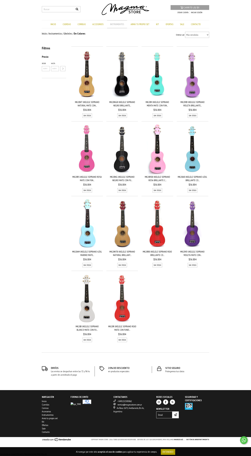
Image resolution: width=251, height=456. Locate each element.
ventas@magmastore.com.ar (129, 404)
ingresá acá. (179, 439)
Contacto (196, 24)
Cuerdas (67, 24)
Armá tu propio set (140, 24)
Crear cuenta (183, 12)
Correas (82, 24)
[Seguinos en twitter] (172, 402)
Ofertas (169, 24)
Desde (44, 63)
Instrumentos (117, 24)
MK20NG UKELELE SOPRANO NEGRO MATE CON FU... (122, 178)
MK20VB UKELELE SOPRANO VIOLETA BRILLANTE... (192, 104)
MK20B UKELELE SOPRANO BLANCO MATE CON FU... (87, 328)
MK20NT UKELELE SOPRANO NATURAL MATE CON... (87, 104)
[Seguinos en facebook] (165, 402)
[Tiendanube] (57, 440)
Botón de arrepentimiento (197, 439)
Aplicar (62, 68)
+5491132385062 (124, 401)
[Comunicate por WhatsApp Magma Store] (244, 440)
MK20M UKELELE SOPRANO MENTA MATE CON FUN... (157, 104)
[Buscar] (77, 9)
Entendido (168, 451)
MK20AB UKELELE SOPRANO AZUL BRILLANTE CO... (192, 178)
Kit (157, 24)
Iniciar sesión (196, 12)
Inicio (53, 24)
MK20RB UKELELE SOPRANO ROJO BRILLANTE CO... (157, 253)
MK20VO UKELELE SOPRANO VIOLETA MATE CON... (192, 253)
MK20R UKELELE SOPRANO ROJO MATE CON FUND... (122, 328)
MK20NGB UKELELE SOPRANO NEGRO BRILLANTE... (122, 104)
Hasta (53, 63)
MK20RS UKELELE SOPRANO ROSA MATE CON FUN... (87, 178)
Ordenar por (180, 34)
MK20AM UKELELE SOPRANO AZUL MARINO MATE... (87, 253)
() (191, 7)
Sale (182, 24)
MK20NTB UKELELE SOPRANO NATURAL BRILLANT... (122, 253)
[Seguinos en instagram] (158, 402)
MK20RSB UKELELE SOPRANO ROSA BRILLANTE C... (157, 178)
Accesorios (97, 24)
